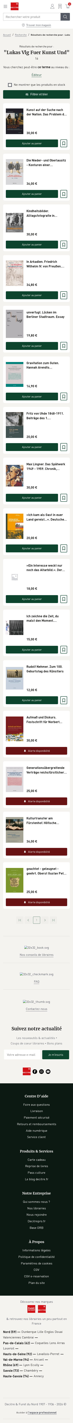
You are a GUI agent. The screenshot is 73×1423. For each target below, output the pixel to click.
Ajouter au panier (32, 143)
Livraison (36, 1111)
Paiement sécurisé (36, 1117)
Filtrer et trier (39, 94)
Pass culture (36, 1172)
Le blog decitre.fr (36, 1179)
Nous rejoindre (36, 1214)
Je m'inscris (55, 1054)
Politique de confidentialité (36, 1257)
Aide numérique (36, 1130)
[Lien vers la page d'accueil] (14, 6)
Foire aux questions (36, 1104)
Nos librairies (36, 1208)
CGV (36, 1270)
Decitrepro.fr (37, 1221)
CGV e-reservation (36, 1276)
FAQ (36, 981)
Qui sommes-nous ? (36, 1202)
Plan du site (36, 1283)
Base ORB (36, 1228)
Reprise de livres (36, 1166)
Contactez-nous (36, 1009)
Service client (36, 1137)
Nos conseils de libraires (37, 955)
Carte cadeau (37, 1160)
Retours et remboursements (36, 1124)
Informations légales (36, 1250)
